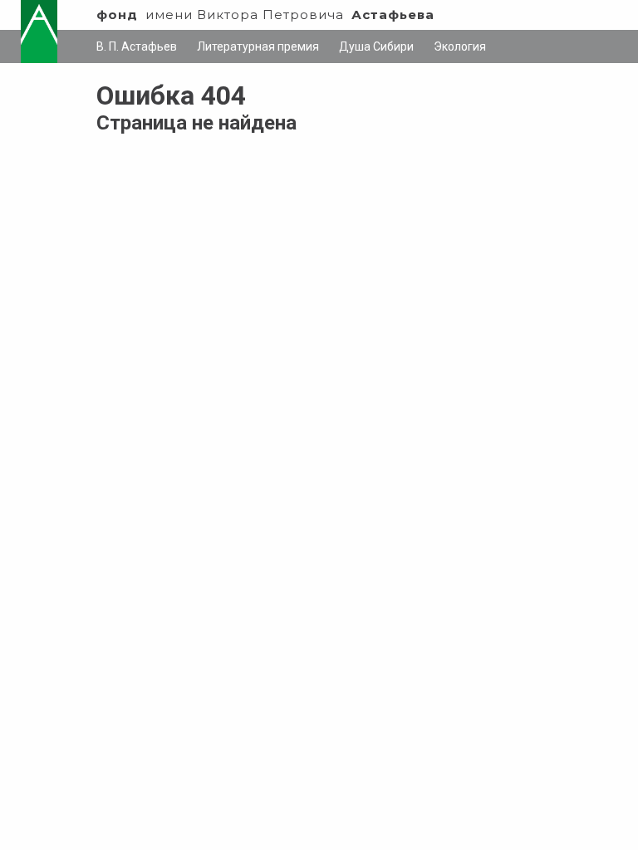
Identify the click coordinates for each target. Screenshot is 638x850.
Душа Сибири (376, 46)
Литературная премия (258, 46)
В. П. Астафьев (136, 46)
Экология (460, 46)
